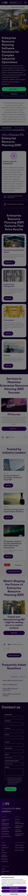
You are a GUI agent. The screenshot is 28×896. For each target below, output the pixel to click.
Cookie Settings (14, 894)
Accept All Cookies (14, 888)
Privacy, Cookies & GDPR (7, 885)
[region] (14, 885)
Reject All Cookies (14, 891)
